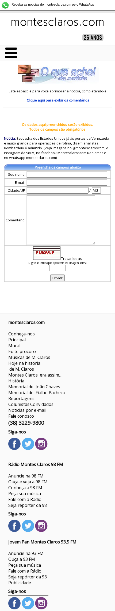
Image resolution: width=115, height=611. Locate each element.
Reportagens (21, 398)
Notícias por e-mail (27, 410)
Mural (14, 345)
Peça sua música (24, 493)
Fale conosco (21, 416)
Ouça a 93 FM (21, 559)
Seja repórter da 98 (27, 505)
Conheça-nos (21, 334)
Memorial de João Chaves (34, 387)
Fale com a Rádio (24, 499)
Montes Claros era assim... (35, 375)
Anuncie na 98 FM (26, 476)
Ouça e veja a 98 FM (28, 482)
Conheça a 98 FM (25, 488)
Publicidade (19, 583)
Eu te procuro (22, 351)
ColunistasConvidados (30, 404)
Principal (17, 340)
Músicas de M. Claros (29, 357)
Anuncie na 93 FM (26, 553)
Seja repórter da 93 (27, 577)
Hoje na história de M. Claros (24, 366)
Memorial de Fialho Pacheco (36, 392)
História (16, 381)
